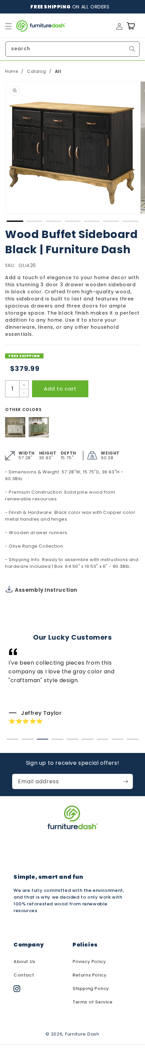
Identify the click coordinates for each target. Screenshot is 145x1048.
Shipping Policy (90, 988)
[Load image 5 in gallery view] (92, 221)
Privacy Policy (89, 961)
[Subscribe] (125, 781)
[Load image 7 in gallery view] (130, 221)
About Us (24, 961)
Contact (23, 975)
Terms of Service (92, 1002)
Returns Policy (89, 975)
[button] (8, 26)
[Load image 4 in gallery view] (73, 221)
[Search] (132, 48)
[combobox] (72, 49)
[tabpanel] (72, 686)
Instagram (26, 992)
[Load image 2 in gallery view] (34, 221)
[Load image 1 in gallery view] (15, 221)
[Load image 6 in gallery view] (111, 221)
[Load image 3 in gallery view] (53, 221)
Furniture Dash (82, 1034)
